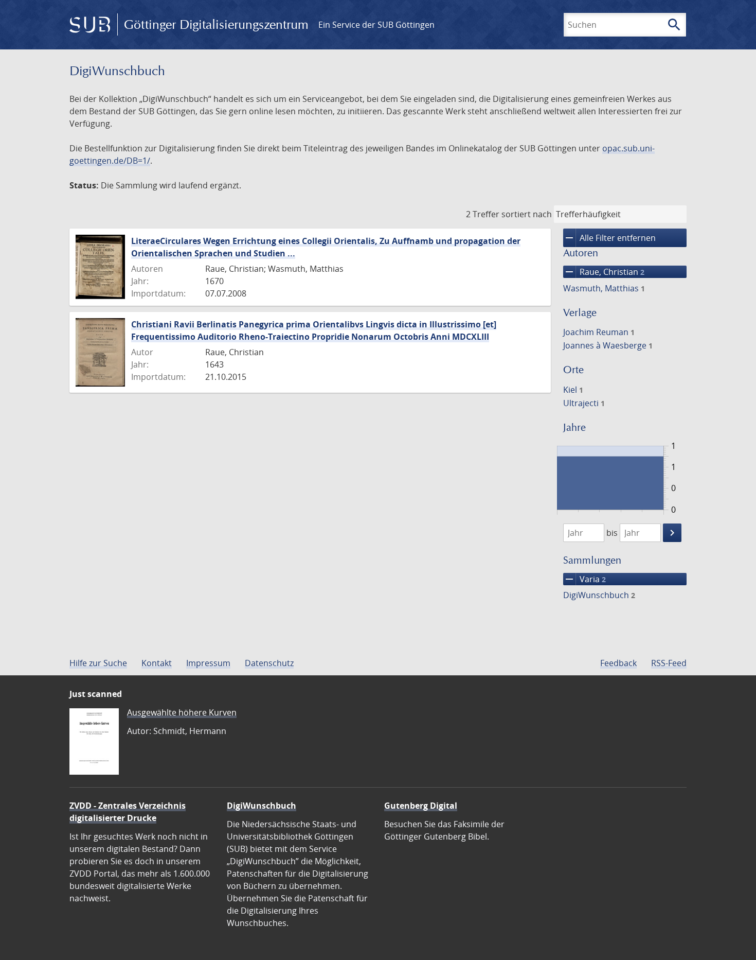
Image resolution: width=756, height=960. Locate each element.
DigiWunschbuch (599, 595)
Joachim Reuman (599, 332)
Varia (584, 579)
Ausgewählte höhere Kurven (182, 712)
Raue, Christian (603, 272)
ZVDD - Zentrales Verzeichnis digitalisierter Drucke (127, 812)
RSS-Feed (669, 663)
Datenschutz (269, 663)
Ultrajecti (584, 403)
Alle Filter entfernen (609, 238)
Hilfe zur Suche (98, 663)
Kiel (573, 389)
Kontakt (156, 663)
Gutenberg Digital (420, 805)
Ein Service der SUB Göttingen (376, 24)
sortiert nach (526, 214)
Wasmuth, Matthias (604, 288)
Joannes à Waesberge (608, 345)
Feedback (618, 663)
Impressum (208, 663)
